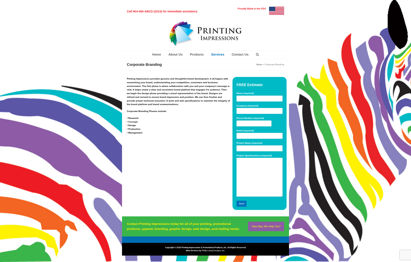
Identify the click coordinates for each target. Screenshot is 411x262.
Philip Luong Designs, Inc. (213, 250)
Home (259, 64)
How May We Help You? (266, 226)
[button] (257, 55)
